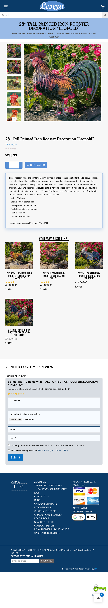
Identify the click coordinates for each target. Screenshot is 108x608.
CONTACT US (41, 496)
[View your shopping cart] (103, 7)
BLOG (37, 500)
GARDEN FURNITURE (45, 503)
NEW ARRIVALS (42, 507)
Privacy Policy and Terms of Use (53, 450)
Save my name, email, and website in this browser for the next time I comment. (47, 445)
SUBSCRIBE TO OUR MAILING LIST (27, 556)
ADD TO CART (34, 165)
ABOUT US (40, 482)
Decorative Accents (42, 33)
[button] (14, 119)
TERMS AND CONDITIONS (48, 485)
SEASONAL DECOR (44, 522)
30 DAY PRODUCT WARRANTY (50, 489)
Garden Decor (25, 33)
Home (14, 33)
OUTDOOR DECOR (44, 525)
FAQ (36, 493)
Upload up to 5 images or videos (25, 414)
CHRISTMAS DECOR (45, 511)
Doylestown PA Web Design (73, 569)
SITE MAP (32, 550)
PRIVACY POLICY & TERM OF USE (55, 550)
